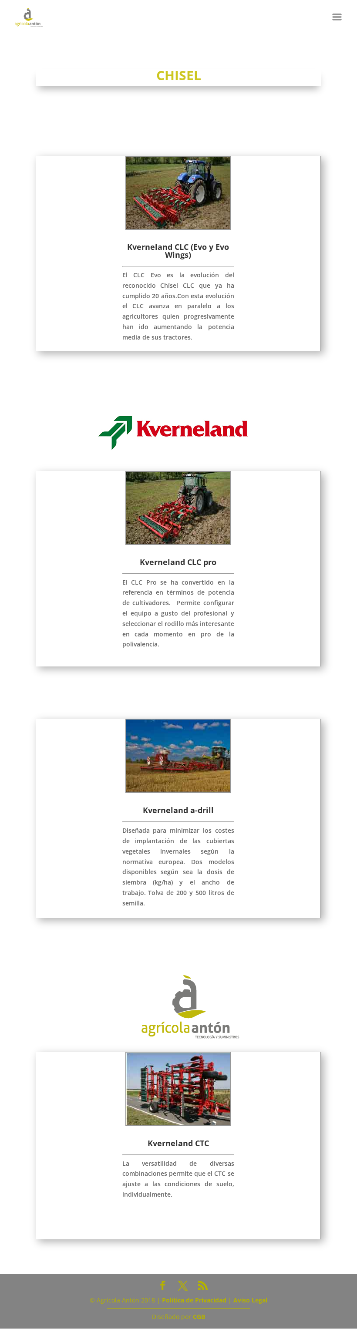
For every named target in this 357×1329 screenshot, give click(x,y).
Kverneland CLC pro (178, 562)
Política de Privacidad (194, 1300)
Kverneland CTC (178, 1143)
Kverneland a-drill (178, 810)
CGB (199, 1316)
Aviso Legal (250, 1300)
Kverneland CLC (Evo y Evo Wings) (178, 251)
